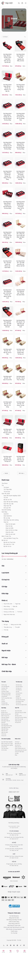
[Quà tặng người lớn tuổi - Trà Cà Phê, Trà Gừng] (20, 368)
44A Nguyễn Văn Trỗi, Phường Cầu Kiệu (14, 837)
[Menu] (25, 3)
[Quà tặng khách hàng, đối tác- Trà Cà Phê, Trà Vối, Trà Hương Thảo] (20, 105)
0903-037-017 (9, 775)
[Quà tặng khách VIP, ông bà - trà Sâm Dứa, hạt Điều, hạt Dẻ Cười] (20, 312)
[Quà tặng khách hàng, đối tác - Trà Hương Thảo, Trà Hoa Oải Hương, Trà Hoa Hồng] (20, 162)
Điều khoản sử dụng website (14, 929)
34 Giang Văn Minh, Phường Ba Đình (14, 848)
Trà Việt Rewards (14, 916)
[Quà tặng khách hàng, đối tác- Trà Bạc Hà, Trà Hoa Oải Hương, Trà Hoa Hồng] (7, 105)
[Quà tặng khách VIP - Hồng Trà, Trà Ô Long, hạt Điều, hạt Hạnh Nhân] (20, 223)
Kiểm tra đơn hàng (14, 921)
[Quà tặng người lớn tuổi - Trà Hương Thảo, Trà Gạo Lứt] (20, 340)
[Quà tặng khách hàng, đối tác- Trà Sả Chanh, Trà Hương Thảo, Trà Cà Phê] (20, 193)
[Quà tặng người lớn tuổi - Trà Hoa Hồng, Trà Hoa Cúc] (20, 420)
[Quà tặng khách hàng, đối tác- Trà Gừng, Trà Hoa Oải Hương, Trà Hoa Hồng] (20, 134)
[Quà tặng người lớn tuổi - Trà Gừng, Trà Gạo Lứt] (20, 393)
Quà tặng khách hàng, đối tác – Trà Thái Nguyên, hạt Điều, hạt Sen (20, 57)
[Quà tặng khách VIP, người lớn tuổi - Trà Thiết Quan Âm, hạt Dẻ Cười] (7, 312)
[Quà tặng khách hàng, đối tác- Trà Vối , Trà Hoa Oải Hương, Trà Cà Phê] (7, 223)
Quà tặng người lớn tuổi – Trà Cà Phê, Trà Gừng (20, 378)
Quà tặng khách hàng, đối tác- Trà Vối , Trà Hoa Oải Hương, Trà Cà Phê (7, 235)
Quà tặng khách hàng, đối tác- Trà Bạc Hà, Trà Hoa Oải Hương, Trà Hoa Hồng (7, 117)
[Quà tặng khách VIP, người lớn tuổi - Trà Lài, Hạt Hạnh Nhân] (20, 281)
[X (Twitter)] (17, 945)
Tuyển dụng (14, 931)
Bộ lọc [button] (6, 36)
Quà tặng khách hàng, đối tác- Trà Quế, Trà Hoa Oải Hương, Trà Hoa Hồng (7, 205)
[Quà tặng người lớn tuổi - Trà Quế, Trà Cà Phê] (7, 368)
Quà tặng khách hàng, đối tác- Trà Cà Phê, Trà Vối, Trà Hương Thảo (20, 117)
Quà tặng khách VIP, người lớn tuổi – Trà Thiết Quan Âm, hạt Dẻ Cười (7, 323)
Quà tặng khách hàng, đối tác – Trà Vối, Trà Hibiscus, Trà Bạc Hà (7, 88)
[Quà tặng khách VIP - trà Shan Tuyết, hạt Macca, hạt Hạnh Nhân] (7, 252)
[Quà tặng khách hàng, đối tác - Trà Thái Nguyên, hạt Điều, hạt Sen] (20, 45)
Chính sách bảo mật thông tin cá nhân (14, 927)
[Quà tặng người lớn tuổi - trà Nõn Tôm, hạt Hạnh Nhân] (20, 448)
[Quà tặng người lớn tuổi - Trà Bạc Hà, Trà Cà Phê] (7, 340)
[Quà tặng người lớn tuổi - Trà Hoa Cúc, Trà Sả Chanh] (7, 420)
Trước (6, 473)
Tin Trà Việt (14, 933)
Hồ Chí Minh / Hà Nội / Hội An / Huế (14, 780)
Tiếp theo (21, 473)
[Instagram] (13, 945)
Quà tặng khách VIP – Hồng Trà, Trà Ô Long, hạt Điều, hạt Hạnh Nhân (20, 235)
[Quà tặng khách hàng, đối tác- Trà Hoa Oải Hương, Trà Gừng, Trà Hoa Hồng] (7, 162)
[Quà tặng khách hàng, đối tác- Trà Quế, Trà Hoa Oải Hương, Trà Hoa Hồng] (7, 193)
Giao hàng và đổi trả (13, 923)
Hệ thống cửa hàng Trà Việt (14, 919)
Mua (11, 66)
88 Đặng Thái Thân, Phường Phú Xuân (14, 856)
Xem (24, 66)
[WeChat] (3, 945)
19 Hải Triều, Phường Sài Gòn (14, 833)
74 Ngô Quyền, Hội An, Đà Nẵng (14, 864)
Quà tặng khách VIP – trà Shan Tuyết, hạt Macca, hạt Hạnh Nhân (7, 264)
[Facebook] (7, 945)
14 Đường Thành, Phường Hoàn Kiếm (14, 844)
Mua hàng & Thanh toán (13, 925)
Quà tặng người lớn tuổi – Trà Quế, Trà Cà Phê (7, 378)
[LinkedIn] (23, 945)
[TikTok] (20, 945)
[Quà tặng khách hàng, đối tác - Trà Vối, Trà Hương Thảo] (20, 76)
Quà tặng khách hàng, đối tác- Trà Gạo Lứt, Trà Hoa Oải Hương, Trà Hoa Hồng (7, 145)
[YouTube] (10, 945)
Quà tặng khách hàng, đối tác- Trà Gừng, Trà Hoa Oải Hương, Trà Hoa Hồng (20, 145)
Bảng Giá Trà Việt (14, 918)
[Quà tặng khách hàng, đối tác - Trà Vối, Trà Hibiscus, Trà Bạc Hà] (7, 76)
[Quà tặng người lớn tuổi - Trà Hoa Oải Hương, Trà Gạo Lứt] (7, 448)
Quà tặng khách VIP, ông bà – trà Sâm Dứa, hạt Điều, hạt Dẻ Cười (20, 323)
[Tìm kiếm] (19, 3)
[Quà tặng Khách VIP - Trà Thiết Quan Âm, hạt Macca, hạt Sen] (20, 252)
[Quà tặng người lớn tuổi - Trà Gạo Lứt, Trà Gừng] (7, 393)
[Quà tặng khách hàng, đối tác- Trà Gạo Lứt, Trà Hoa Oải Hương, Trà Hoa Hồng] (7, 134)
